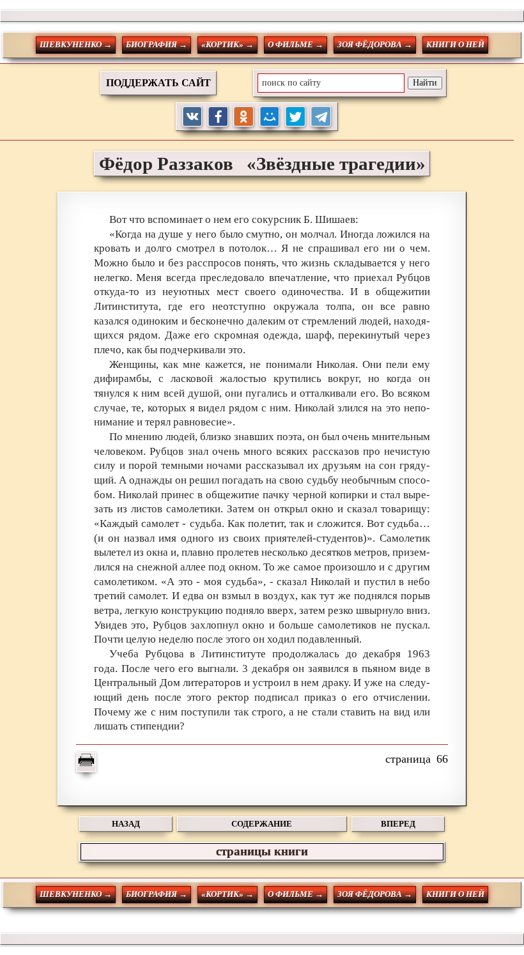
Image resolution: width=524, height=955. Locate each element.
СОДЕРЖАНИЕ (261, 824)
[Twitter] (295, 116)
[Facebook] (218, 116)
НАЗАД (126, 824)
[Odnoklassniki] (243, 116)
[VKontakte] (192, 116)
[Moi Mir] (270, 116)
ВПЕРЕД (398, 824)
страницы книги (262, 851)
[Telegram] (321, 116)
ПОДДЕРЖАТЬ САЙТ (158, 82)
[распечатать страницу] (86, 762)
